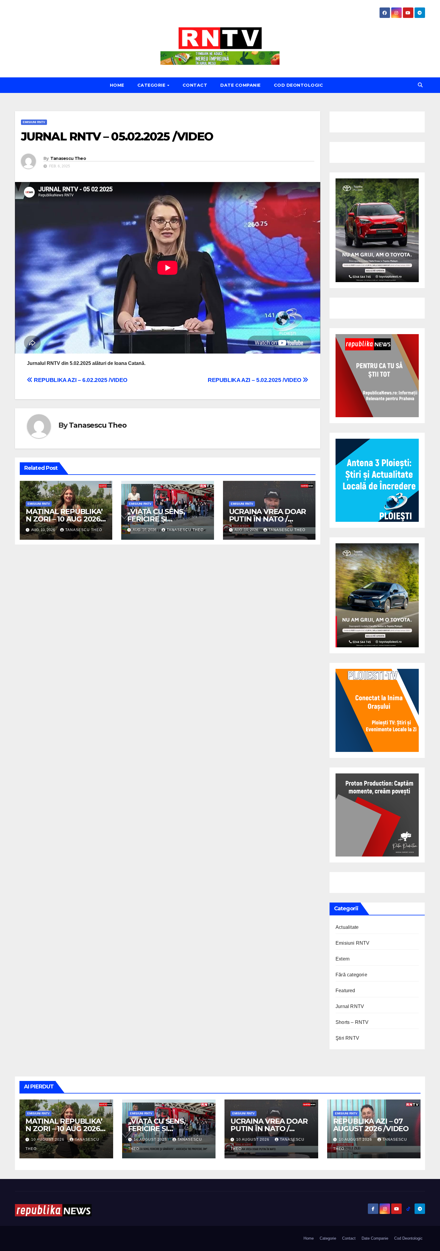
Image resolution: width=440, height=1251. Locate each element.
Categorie (152, 85)
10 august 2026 (48, 1139)
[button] (420, 85)
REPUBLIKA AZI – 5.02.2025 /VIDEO (255, 380)
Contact (195, 85)
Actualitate (347, 927)
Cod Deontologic (298, 85)
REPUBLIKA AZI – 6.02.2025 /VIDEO (80, 380)
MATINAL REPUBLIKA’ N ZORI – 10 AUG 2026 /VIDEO (64, 519)
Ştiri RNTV (347, 1038)
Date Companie (240, 85)
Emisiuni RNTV (34, 122)
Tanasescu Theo (68, 158)
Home (117, 85)
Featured (345, 990)
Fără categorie (351, 974)
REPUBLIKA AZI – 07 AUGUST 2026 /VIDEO (371, 1125)
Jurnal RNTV (350, 1006)
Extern (343, 958)
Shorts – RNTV (352, 1022)
